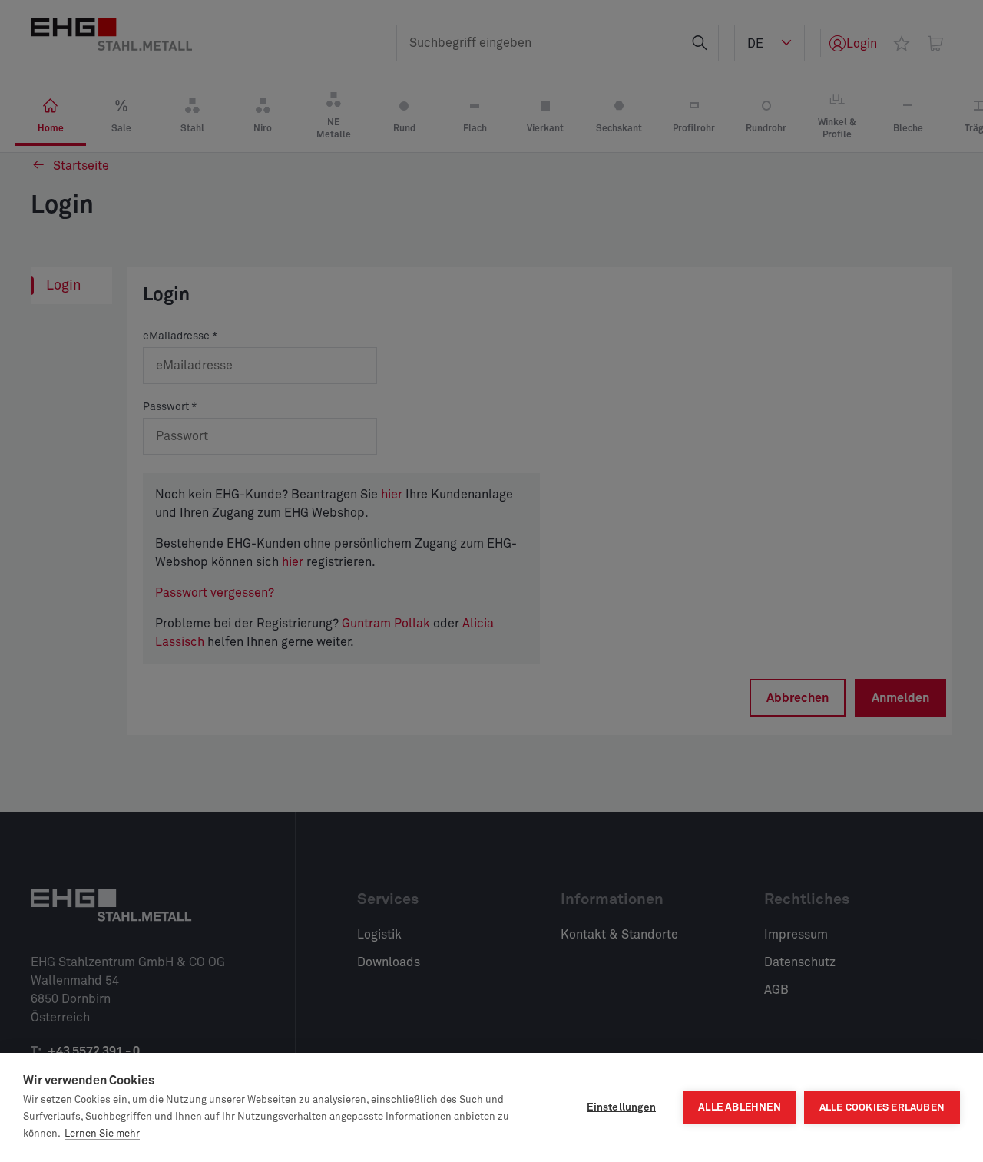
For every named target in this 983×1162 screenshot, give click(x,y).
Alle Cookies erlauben (882, 1108)
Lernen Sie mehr (102, 1134)
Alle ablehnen (739, 1107)
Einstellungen (621, 1107)
